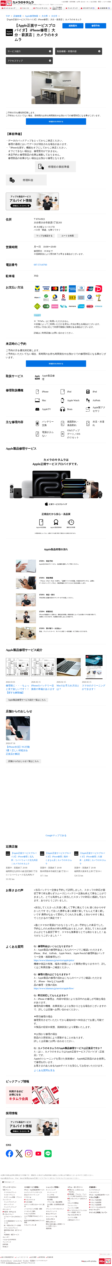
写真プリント (7, 1190)
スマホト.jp (27, 1197)
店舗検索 (17, 16)
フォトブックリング (10, 1207)
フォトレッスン (72, 1205)
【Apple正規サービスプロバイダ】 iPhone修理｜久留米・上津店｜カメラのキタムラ (92, 858)
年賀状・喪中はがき (10, 1212)
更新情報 (48, 1228)
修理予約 (96, 26)
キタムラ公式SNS (29, 1213)
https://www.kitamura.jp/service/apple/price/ (54, 960)
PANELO (5, 1247)
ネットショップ (51, 1190)
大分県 (45, 16)
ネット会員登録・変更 (94, 1)
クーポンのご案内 (29, 1211)
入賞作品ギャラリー (74, 1220)
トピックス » (50, 1219)
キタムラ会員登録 (95, 1200)
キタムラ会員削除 (95, 1205)
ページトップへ (106, 1254)
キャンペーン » (51, 1214)
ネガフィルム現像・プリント (13, 1197)
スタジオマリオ (30, 1199)
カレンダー (6, 1237)
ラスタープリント (9, 1195)
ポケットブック (9, 1204)
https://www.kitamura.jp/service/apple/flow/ (54, 988)
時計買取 (50, 1199)
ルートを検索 (68, 236)
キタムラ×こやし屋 (30, 1225)
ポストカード (7, 1209)
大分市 (54, 16)
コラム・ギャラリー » (75, 1187)
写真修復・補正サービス (11, 1234)
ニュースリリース (22, 1257)
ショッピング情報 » (52, 1187)
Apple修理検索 (31, 16)
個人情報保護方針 (7, 1257)
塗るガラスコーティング (31, 1195)
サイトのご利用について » (98, 1212)
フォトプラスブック (10, 1202)
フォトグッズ (7, 1242)
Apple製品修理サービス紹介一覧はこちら (27, 700)
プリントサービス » (9, 1187)
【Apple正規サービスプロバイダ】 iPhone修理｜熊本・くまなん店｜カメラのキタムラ (58, 858)
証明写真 (5, 1244)
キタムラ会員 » (94, 1197)
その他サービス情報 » (31, 1187)
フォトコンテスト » (74, 1215)
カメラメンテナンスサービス (33, 1192)
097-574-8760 (40, 264)
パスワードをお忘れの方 (97, 1207)
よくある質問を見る (44, 1070)
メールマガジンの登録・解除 (33, 1209)
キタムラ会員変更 (95, 1202)
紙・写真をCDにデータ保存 (12, 1225)
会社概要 (65, 1)
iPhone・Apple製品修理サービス (34, 1190)
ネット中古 (50, 1195)
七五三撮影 (28, 1202)
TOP (8, 16)
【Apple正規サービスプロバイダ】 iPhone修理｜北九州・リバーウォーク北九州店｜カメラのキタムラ (24, 858)
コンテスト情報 (72, 1217)
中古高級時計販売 (52, 1197)
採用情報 (72, 1)
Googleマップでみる (56, 835)
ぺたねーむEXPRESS (9, 1239)
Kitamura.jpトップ (9, 1182)
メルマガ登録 (106, 1)
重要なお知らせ (51, 1222)
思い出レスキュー (8, 1214)
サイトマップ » (94, 1210)
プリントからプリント (11, 1228)
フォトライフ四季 (73, 1208)
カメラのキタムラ (94, 1190)
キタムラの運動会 (73, 1203)
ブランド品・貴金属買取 (54, 1202)
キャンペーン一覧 (51, 1216)
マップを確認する (44, 236)
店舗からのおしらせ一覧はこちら (23, 761)
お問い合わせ (81, 1)
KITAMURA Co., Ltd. (13, 1263)
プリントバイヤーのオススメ (55, 1209)
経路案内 (73, 26)
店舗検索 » (92, 1187)
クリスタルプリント (10, 1192)
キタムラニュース (51, 1211)
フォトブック (7, 1199)
